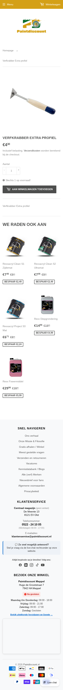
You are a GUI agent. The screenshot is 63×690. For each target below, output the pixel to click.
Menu (10, 4)
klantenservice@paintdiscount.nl (31, 536)
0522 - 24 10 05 (31, 524)
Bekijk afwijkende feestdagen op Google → (31, 614)
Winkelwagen (52, 4)
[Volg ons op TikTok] (37, 565)
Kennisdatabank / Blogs (32, 469)
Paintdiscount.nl (31, 664)
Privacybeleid (31, 491)
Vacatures (31, 463)
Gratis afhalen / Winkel (31, 446)
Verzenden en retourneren (31, 458)
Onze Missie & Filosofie (31, 441)
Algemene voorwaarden (31, 485)
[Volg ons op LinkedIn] (26, 565)
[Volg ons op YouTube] (42, 565)
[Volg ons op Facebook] (20, 565)
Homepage (8, 50)
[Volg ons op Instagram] (31, 565)
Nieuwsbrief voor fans (32, 480)
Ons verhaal (31, 435)
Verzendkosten (32, 150)
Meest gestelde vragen (31, 452)
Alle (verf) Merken (31, 474)
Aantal (6, 164)
